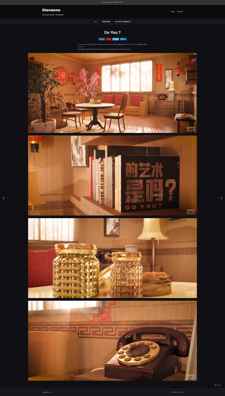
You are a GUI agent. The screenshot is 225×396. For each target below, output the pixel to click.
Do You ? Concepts (123, 21)
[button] (217, 385)
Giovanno (51, 10)
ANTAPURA (106, 21)
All (95, 21)
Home (173, 11)
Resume (180, 11)
